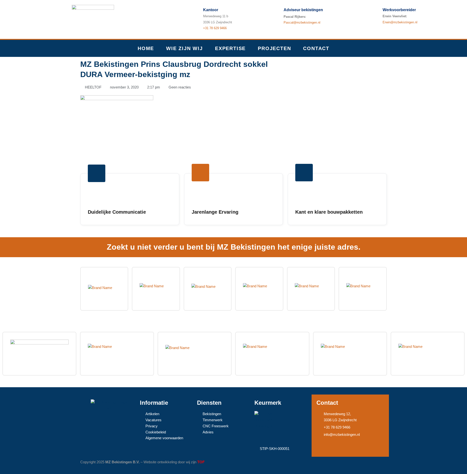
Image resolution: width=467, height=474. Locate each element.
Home (146, 48)
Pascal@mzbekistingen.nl (302, 22)
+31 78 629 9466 (215, 28)
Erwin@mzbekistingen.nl (400, 22)
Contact (316, 48)
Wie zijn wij (184, 48)
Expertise (230, 48)
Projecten (274, 48)
